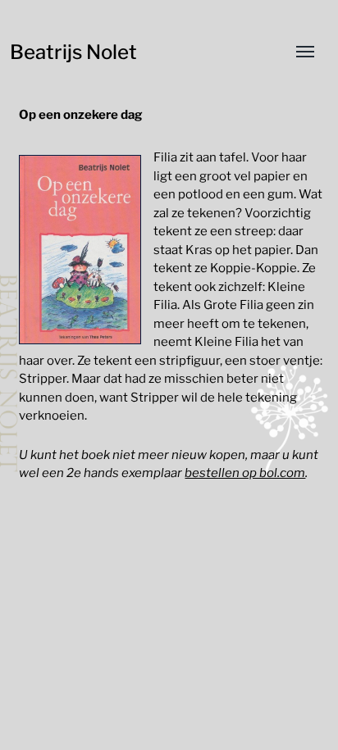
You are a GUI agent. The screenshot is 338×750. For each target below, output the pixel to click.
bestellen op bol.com (245, 473)
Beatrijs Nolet (73, 52)
